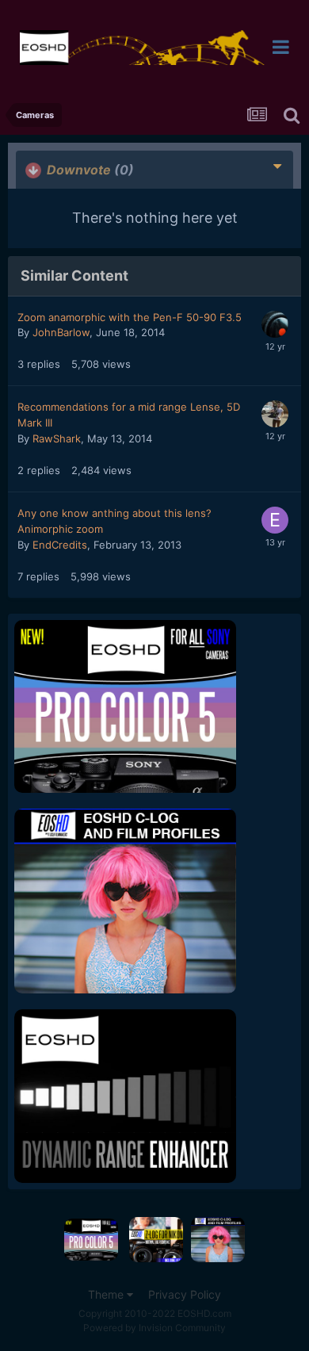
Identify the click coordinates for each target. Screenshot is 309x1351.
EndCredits (59, 544)
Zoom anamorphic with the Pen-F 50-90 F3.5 (129, 317)
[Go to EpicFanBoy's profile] (274, 520)
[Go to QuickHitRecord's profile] (274, 324)
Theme (107, 1294)
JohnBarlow (61, 332)
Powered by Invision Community (154, 1328)
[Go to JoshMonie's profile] (274, 413)
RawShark (56, 438)
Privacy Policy (184, 1294)
